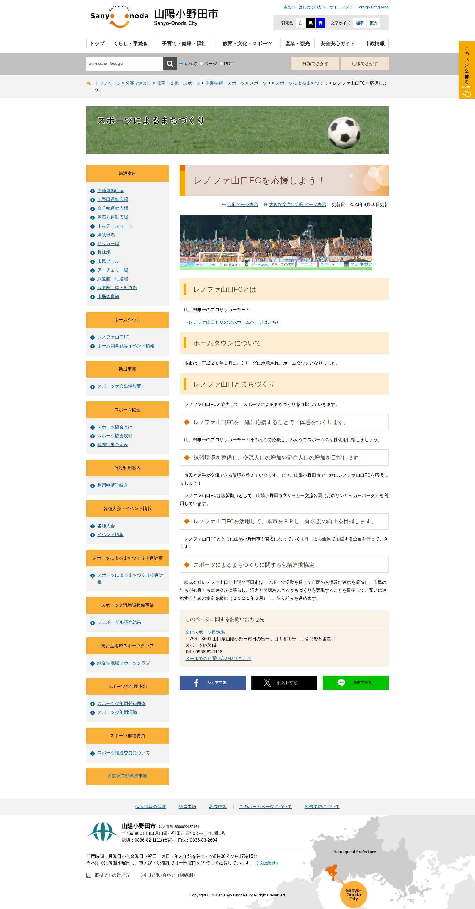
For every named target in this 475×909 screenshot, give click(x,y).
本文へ (289, 7)
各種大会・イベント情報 (127, 508)
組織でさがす (365, 63)
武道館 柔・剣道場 (117, 287)
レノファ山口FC (113, 337)
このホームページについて (265, 807)
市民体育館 (108, 296)
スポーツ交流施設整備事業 (127, 605)
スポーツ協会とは (114, 427)
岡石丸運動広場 (112, 217)
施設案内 (127, 173)
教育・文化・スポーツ (247, 43)
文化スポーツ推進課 (205, 632)
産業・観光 (297, 43)
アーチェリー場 (112, 270)
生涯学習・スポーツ (225, 83)
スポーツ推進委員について (123, 752)
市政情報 (375, 43)
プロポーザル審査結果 (119, 622)
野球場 (104, 252)
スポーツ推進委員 (127, 735)
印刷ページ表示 (242, 204)
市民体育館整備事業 (127, 776)
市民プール (108, 261)
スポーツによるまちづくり (301, 83)
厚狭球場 (106, 234)
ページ (210, 63)
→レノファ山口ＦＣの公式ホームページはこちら (232, 322)
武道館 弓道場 (112, 278)
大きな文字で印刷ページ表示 (297, 204)
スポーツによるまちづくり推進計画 (127, 558)
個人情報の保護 (150, 807)
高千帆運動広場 (112, 208)
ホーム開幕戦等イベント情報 (125, 345)
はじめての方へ (312, 7)
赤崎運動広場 (110, 190)
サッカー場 (108, 243)
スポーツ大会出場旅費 (119, 386)
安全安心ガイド (338, 43)
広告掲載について (322, 807)
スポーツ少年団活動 (117, 712)
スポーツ (258, 83)
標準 (360, 23)
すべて (190, 63)
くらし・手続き (130, 43)
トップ (97, 43)
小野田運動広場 (112, 199)
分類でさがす (315, 63)
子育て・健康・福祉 (184, 43)
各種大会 (106, 525)
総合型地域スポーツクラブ (127, 645)
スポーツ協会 (127, 409)
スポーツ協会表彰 (114, 435)
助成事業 (127, 369)
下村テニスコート (114, 226)
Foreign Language (373, 7)
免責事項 (187, 807)
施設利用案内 (127, 468)
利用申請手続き (112, 485)
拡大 (373, 23)
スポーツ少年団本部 (127, 686)
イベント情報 (110, 534)
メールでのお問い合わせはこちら (218, 658)
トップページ (108, 83)
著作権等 (218, 807)
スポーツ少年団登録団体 (121, 703)
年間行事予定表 (112, 444)
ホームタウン (127, 320)
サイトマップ (341, 7)
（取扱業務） (267, 863)
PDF (228, 63)
